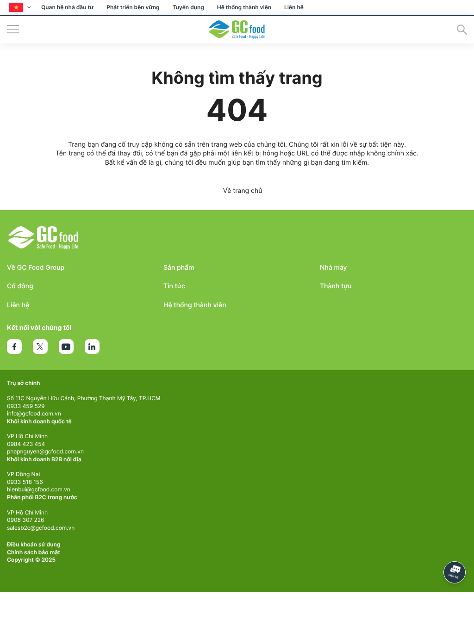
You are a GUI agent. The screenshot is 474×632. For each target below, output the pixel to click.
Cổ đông (20, 286)
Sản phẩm (178, 268)
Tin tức (174, 286)
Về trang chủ (242, 191)
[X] (40, 346)
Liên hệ (294, 7)
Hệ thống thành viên (244, 7)
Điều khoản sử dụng (33, 544)
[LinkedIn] (92, 346)
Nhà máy (333, 268)
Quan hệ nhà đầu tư (67, 7)
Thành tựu (336, 286)
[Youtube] (66, 346)
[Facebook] (14, 346)
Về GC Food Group (35, 268)
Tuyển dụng (188, 7)
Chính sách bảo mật (33, 552)
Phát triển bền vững (132, 7)
